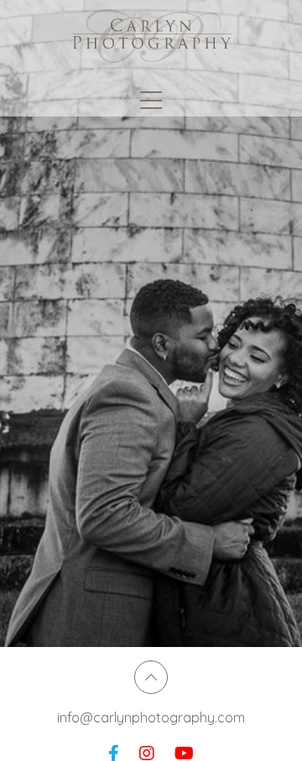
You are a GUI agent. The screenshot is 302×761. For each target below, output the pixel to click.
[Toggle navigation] (151, 100)
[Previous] (25, 326)
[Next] (277, 326)
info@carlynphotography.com (151, 717)
